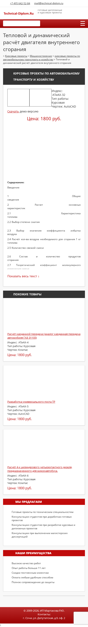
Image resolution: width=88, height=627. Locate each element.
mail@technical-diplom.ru (48, 3)
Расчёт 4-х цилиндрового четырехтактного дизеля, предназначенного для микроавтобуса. (39, 469)
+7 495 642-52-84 (20, 3)
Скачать (13, 111)
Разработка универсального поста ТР (31, 401)
